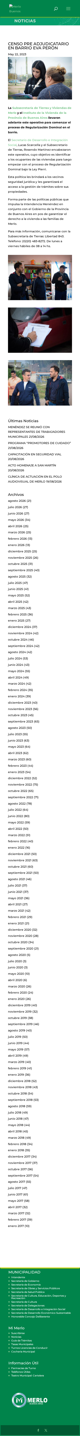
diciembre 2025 (19, 551)
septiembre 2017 (20, 1175)
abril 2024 (15, 677)
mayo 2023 (16, 747)
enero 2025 (16, 620)
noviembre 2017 (19, 1163)
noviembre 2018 (20, 1087)
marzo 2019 (16, 1062)
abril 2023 (15, 753)
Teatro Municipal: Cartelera (27, 1375)
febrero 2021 (17, 917)
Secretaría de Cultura (24, 1301)
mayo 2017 (15, 1201)
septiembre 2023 (20, 721)
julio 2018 (14, 1112)
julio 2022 (15, 810)
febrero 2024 (17, 690)
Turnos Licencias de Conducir (29, 1347)
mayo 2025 (16, 595)
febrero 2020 (17, 992)
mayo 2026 (16, 520)
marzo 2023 (16, 759)
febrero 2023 (17, 766)
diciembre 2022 (19, 778)
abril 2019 (15, 1055)
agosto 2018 (16, 1106)
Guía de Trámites (21, 1340)
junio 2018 (15, 1119)
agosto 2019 (16, 1030)
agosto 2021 (16, 879)
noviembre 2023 (20, 709)
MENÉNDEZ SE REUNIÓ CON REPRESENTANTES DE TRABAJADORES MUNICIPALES (36, 432)
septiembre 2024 (20, 646)
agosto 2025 (17, 576)
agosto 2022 (17, 803)
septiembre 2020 (20, 948)
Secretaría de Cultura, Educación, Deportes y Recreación (38, 1297)
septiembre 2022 (20, 797)
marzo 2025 (16, 608)
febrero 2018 (17, 1144)
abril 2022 (15, 829)
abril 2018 (15, 1131)
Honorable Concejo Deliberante (30, 1316)
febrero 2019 (17, 1068)
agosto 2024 (17, 652)
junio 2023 (15, 740)
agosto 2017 (16, 1182)
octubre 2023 (17, 715)
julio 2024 (15, 658)
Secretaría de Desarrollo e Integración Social (38, 1309)
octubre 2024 (17, 639)
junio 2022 (15, 816)
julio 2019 (14, 1037)
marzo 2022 (16, 835)
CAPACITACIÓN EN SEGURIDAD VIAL (34, 454)
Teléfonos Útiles (20, 1371)
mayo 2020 (16, 974)
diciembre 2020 (19, 930)
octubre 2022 (17, 791)
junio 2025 (15, 589)
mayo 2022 (16, 822)
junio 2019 (15, 1043)
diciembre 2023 (19, 702)
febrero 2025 (17, 614)
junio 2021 (15, 892)
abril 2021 (15, 904)
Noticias (16, 1336)
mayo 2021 (15, 898)
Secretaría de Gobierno (25, 1280)
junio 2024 (15, 665)
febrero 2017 (17, 1219)
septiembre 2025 (20, 570)
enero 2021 (16, 923)
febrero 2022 (17, 841)
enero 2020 (16, 999)
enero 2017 (16, 1226)
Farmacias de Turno (23, 1368)
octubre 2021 (17, 866)
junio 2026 (15, 513)
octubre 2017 (17, 1169)
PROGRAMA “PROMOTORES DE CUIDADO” (39, 443)
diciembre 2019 (19, 1005)
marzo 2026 (16, 532)
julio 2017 (14, 1188)
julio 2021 (14, 885)
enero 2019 (16, 1074)
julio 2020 (15, 961)
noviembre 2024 (20, 633)
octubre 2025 (17, 564)
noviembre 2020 (20, 936)
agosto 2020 (17, 955)
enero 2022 (16, 847)
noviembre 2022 (20, 784)
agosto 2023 (17, 728)
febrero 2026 (17, 538)
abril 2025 (15, 602)
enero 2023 (16, 772)
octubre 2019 (17, 1018)
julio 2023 (15, 734)
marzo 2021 (16, 910)
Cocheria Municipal (23, 1351)
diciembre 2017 (19, 1156)
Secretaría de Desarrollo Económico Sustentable (41, 1312)
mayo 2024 (16, 671)
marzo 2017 (16, 1213)
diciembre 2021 (19, 854)
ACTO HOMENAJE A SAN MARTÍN (32, 465)
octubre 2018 (17, 1093)
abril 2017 (15, 1207)
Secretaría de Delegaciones (28, 1305)
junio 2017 (15, 1194)
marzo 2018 (16, 1138)
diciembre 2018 (19, 1081)
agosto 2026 (17, 501)
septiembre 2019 (20, 1024)
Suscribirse (18, 1333)
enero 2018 (16, 1150)
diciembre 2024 (19, 627)
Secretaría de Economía (26, 1284)
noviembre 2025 (20, 558)
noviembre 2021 (19, 860)
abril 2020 (15, 980)
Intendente (18, 1277)
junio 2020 (15, 967)
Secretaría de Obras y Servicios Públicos (35, 1288)
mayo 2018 (15, 1125)
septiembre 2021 (20, 873)
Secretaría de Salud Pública (28, 1292)
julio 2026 (15, 507)
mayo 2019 (15, 1049)
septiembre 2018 (20, 1100)
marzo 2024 (16, 683)
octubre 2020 (17, 942)
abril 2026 (15, 526)
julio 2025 (15, 583)
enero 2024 (16, 696)
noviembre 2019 (20, 1011)
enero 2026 (16, 545)
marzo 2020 (16, 986)
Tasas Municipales (22, 1344)
